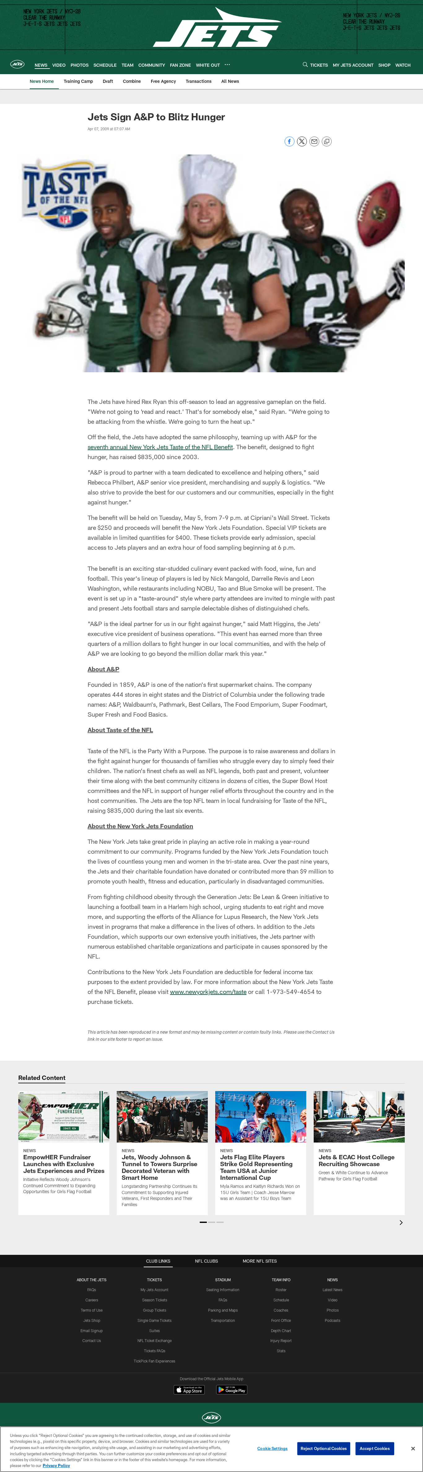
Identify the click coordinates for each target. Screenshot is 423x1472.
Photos (333, 1310)
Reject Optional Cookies (324, 1448)
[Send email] (314, 144)
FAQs (91, 1289)
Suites (154, 1330)
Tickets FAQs (154, 1351)
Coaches (281, 1310)
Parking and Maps (223, 1310)
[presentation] (402, 1223)
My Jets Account (154, 1289)
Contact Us (91, 1340)
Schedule (281, 1300)
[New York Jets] (211, 1418)
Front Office (281, 1320)
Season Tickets (154, 1300)
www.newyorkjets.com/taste (208, 991)
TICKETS (154, 1279)
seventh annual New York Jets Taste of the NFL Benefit (160, 446)
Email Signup (92, 1330)
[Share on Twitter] (302, 144)
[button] (203, 1222)
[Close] (413, 1449)
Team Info (281, 1279)
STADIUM (223, 1279)
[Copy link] (327, 141)
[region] (211, 1449)
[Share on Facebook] (289, 144)
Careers (91, 1300)
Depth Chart (281, 1330)
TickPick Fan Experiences (154, 1361)
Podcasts (332, 1320)
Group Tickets (154, 1310)
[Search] (305, 64)
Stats (281, 1351)
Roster (281, 1289)
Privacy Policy (56, 1465)
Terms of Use (91, 1310)
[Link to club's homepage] (17, 64)
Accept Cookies (375, 1448)
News (332, 1279)
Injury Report (281, 1340)
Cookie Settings (272, 1448)
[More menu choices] (227, 64)
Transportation (223, 1320)
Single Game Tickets (154, 1320)
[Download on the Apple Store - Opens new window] (189, 1390)
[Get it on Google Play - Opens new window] (231, 1392)
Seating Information (222, 1289)
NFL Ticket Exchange (154, 1340)
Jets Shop (91, 1320)
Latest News (332, 1289)
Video (333, 1300)
